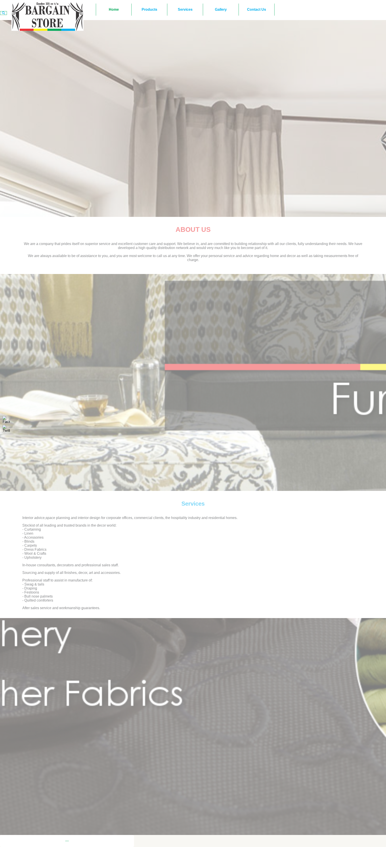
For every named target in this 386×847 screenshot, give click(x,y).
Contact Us (256, 9)
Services (185, 9)
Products (149, 9)
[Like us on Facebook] (6, 420)
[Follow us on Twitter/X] (6, 428)
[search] (3, 13)
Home (114, 9)
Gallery (221, 9)
